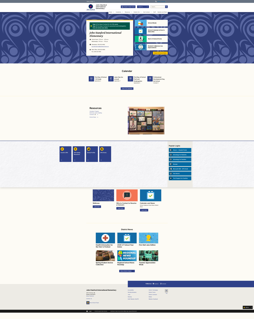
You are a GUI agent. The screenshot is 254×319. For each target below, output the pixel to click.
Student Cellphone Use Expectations (155, 46)
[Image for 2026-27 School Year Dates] (127, 238)
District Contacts (153, 294)
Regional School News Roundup (125, 264)
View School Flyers (94, 302)
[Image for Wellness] (103, 195)
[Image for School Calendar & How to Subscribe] (141, 31)
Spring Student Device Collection (104, 264)
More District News (126, 271)
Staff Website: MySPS (133, 299)
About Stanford (90, 296)
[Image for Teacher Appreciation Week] (148, 255)
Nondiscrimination (132, 292)
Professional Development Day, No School (159, 79)
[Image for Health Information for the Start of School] (105, 238)
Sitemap (130, 296)
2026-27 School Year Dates (125, 246)
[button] (94, 1)
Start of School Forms (155, 39)
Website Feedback (153, 299)
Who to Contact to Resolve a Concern (126, 204)
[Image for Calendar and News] (150, 195)
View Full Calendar (127, 88)
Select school (90, 1)
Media (150, 296)
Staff (154, 12)
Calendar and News (162, 12)
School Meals (152, 23)
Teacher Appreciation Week (147, 264)
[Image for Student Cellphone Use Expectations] (141, 47)
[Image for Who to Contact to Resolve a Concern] (127, 195)
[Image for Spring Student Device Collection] (105, 255)
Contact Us (89, 298)
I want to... (140, 6)
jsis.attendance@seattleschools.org (100, 46)
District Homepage (153, 290)
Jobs (129, 294)
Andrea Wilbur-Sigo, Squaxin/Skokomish (129, 311)
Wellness (96, 203)
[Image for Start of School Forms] (141, 39)
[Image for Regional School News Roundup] (127, 255)
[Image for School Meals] (141, 23)
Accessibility (131, 290)
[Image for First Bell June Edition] (148, 238)
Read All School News (160, 53)
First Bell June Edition (147, 245)
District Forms (152, 292)
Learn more (97, 206)
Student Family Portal (129, 6)
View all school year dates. (100, 27)
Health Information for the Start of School (104, 246)
